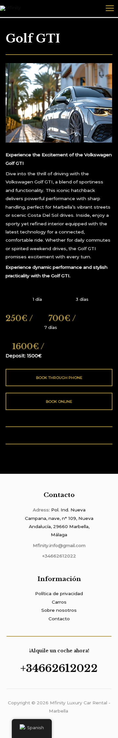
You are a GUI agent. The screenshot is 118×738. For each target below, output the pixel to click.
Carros (59, 602)
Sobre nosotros (59, 610)
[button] (12, 103)
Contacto (59, 618)
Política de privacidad (59, 593)
